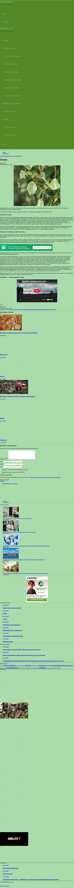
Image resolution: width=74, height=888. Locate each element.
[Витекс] (10, 373)
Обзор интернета (10, 135)
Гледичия (3, 440)
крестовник (22, 665)
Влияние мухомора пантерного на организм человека (18, 333)
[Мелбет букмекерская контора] (14, 845)
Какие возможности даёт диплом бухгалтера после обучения (19, 532)
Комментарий (4, 459)
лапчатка (28, 665)
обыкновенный (67, 665)
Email (2, 464)
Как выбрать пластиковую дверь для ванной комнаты (17, 518)
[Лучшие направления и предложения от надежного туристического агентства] (11, 558)
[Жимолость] (10, 351)
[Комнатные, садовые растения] (7, 4)
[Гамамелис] (12, 861)
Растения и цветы (9, 48)
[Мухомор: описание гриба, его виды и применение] (14, 393)
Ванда (2, 418)
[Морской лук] (12, 782)
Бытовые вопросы (11, 127)
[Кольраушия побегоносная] (12, 799)
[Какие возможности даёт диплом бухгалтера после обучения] (11, 530)
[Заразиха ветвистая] (10, 734)
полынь (42, 667)
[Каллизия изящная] (12, 815)
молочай (48, 665)
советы (59, 668)
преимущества (49, 668)
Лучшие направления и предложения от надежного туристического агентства (24, 559)
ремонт (55, 668)
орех (1, 668)
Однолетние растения (12, 64)
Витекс (2, 376)
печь (31, 668)
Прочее (5, 119)
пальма (28, 668)
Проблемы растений (9, 111)
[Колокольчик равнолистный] (10, 766)
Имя (1, 461)
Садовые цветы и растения (13, 56)
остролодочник (22, 668)
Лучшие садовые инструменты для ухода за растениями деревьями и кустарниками (25, 573)
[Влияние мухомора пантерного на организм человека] (11, 330)
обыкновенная (56, 665)
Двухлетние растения (11, 72)
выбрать (12, 665)
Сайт (1, 466)
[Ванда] (12, 415)
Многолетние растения (12, 87)
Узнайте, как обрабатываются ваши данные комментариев (45, 477)
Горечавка (2, 665)
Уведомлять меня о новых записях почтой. (13, 472)
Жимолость (4, 354)
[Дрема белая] (10, 685)
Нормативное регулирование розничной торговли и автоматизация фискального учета (26, 546)
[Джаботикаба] (14, 718)
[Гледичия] (11, 437)
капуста (17, 665)
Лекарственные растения (13, 95)
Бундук (5, 501)
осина (1, 305)
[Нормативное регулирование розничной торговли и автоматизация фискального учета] (11, 544)
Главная (2, 156)
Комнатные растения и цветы (14, 79)
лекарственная (35, 665)
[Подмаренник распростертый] (10, 702)
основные (4, 668)
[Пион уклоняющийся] (10, 831)
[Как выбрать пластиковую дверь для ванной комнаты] (11, 517)
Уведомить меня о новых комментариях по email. (15, 469)
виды (6, 665)
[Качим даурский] (10, 750)
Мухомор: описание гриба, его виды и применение (17, 396)
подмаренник (35, 668)
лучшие (42, 665)
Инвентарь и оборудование (12, 103)
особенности (13, 668)
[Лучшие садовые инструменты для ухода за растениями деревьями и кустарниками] (11, 572)
